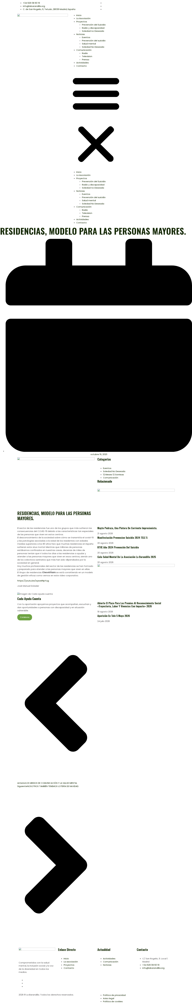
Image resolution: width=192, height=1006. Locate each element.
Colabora (24, 617)
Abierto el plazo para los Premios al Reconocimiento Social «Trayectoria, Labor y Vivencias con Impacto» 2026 (129, 604)
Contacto (81, 65)
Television (87, 56)
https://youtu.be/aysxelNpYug (33, 580)
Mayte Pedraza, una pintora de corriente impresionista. (127, 528)
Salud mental (89, 43)
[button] (96, 119)
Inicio (79, 15)
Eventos (86, 37)
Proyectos (81, 21)
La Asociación (83, 18)
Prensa (85, 59)
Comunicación (84, 50)
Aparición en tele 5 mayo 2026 (113, 616)
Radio (85, 53)
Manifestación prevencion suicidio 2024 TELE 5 (122, 537)
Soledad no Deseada (93, 31)
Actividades (82, 62)
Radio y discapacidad (93, 27)
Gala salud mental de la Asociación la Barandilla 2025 (126, 557)
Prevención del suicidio (94, 40)
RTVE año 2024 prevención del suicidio (118, 547)
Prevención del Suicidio (94, 24)
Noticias (80, 34)
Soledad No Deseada (93, 46)
